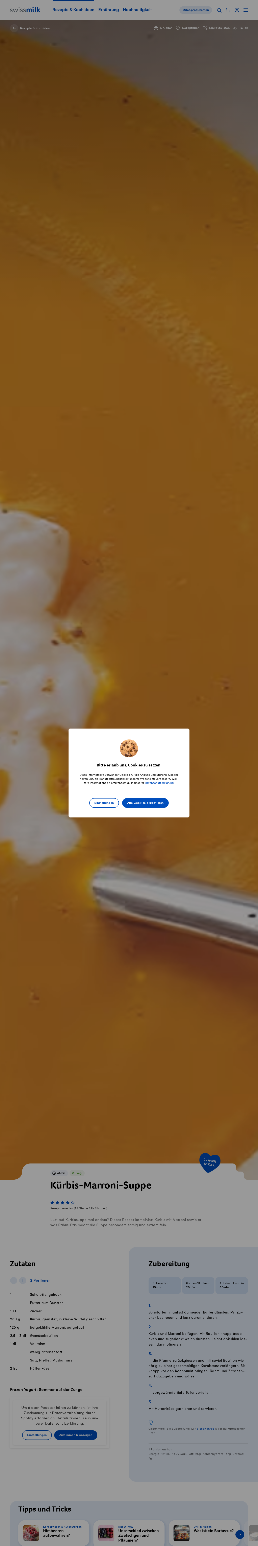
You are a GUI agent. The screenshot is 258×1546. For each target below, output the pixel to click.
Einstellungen (104, 803)
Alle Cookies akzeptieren (145, 803)
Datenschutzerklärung (159, 782)
